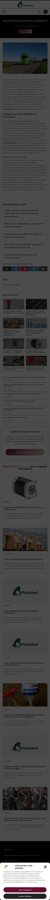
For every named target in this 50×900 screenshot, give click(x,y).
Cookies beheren (25, 896)
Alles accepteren (25, 890)
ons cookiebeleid (16, 882)
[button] (45, 867)
